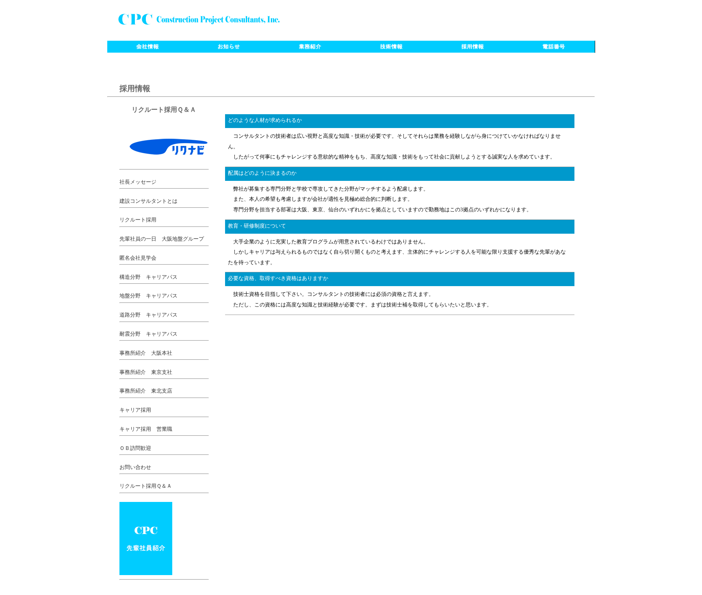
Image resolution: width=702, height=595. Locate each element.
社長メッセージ (137, 182)
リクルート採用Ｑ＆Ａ (145, 486)
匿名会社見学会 (137, 258)
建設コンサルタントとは (148, 201)
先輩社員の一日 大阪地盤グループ (161, 239)
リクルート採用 (137, 220)
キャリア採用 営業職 (145, 429)
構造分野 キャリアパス (148, 277)
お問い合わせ (135, 467)
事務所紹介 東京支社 (145, 372)
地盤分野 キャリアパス (148, 296)
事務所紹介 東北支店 (145, 391)
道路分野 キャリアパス (148, 315)
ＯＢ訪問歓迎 (135, 448)
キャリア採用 (135, 410)
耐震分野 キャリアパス (148, 334)
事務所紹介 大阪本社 (145, 353)
